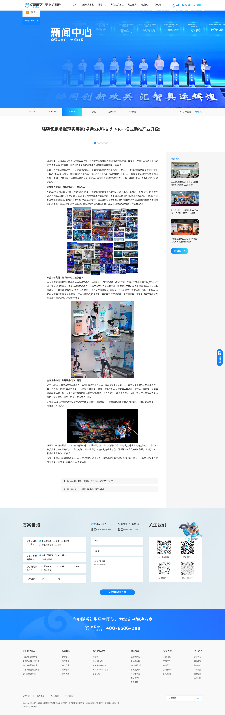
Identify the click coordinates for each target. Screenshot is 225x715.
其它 (59, 545)
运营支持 (167, 651)
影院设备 (47, 566)
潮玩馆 (66, 541)
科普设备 (75, 566)
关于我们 (187, 112)
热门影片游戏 (99, 651)
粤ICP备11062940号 (112, 703)
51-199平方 (61, 555)
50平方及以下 (47, 555)
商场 (57, 541)
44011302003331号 (91, 703)
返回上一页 (29, 21)
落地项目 (66, 651)
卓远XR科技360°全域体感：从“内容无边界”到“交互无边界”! (92, 481)
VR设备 (61, 566)
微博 (33, 12)
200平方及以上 (48, 559)
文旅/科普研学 (47, 545)
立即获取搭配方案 (117, 592)
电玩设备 (47, 570)
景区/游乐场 (46, 541)
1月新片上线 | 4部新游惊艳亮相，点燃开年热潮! (87, 489)
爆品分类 (135, 651)
